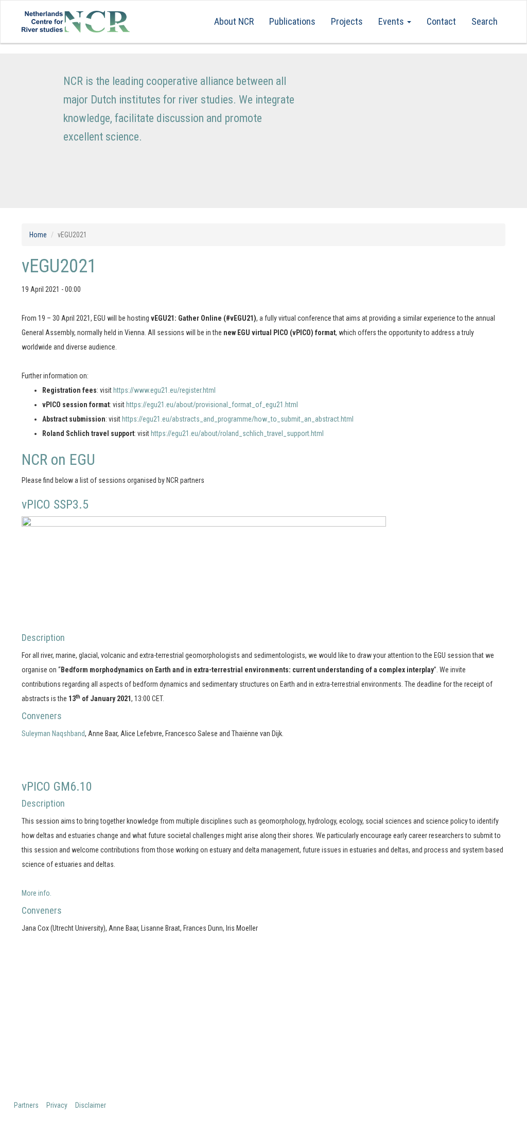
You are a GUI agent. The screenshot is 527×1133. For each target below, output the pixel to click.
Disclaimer (90, 1105)
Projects (347, 21)
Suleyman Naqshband (53, 733)
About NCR (234, 21)
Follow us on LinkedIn (444, 1019)
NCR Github (425, 1056)
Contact (441, 21)
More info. (37, 893)
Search (484, 21)
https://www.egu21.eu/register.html (164, 390)
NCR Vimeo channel (440, 1038)
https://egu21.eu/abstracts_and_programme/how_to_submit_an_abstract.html (238, 419)
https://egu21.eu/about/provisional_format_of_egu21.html (212, 404)
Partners (26, 1105)
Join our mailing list (440, 1001)
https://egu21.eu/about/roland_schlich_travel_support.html (237, 433)
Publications (292, 21)
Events (392, 21)
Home (38, 235)
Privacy (56, 1105)
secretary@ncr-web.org (324, 1038)
